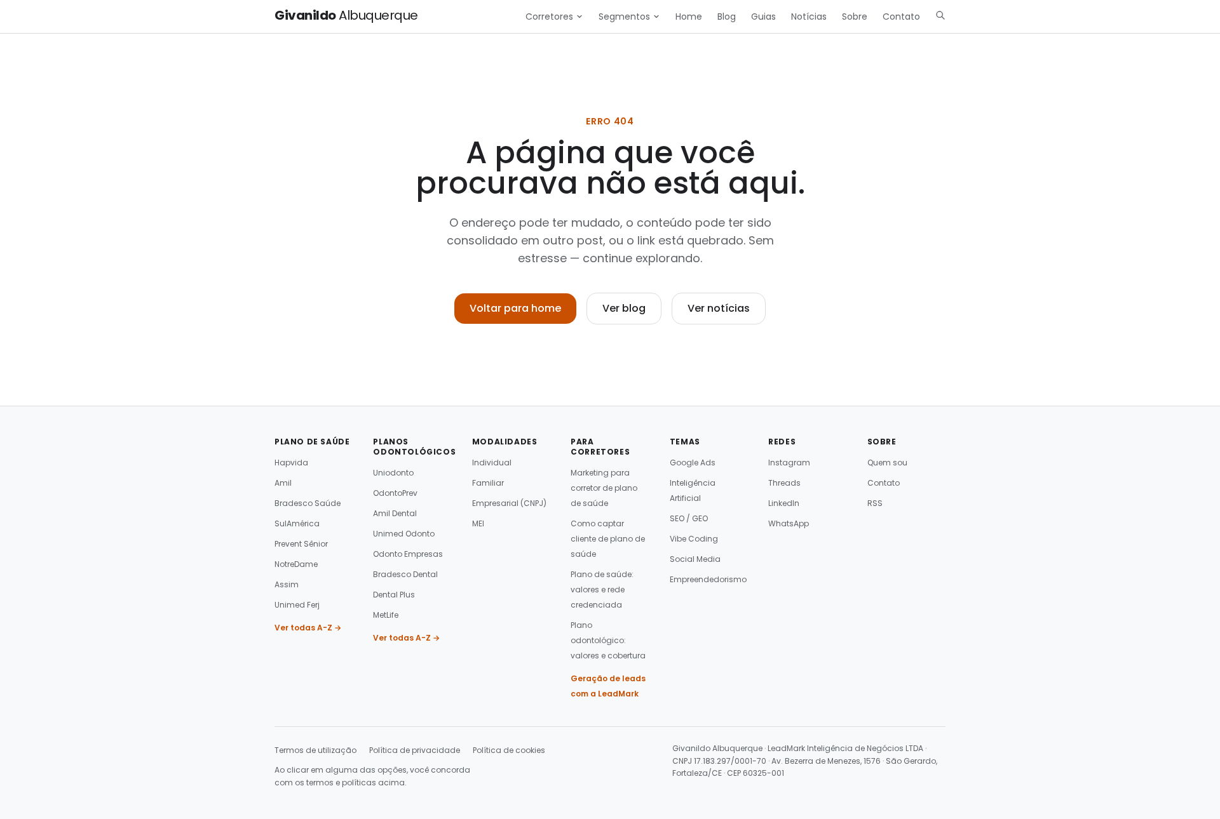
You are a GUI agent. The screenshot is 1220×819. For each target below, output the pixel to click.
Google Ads (692, 462)
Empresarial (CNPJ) (509, 503)
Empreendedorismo (708, 579)
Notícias (809, 16)
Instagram (789, 462)
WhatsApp (788, 523)
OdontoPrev (395, 493)
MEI (478, 523)
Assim (286, 584)
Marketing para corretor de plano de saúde (604, 488)
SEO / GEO (689, 518)
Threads (784, 482)
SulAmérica (297, 523)
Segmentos (624, 16)
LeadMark (786, 748)
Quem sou (887, 462)
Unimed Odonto (404, 533)
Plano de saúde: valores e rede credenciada (602, 589)
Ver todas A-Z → (307, 627)
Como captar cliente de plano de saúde (608, 538)
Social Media (695, 559)
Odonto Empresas (408, 554)
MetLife (385, 614)
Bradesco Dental (405, 574)
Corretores (549, 16)
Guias (763, 16)
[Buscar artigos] (940, 15)
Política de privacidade (414, 750)
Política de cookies (509, 750)
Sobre (854, 16)
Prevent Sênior (301, 543)
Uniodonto (393, 472)
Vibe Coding (694, 538)
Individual (492, 462)
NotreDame (296, 564)
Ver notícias (719, 308)
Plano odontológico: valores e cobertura (608, 640)
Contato (901, 16)
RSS (875, 503)
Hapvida (291, 462)
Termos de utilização (315, 750)
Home (688, 16)
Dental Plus (394, 594)
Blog (726, 16)
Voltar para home (515, 308)
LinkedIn (783, 503)
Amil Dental (395, 513)
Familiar (488, 482)
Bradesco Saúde (307, 503)
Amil (283, 482)
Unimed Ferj (297, 604)
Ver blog (624, 308)
